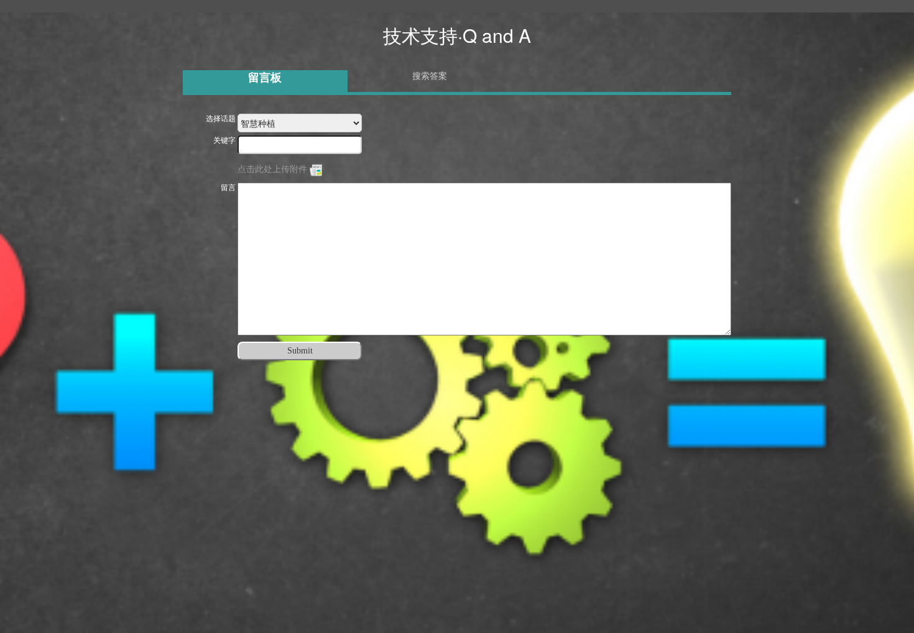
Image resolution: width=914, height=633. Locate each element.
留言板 (265, 77)
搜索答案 (429, 76)
